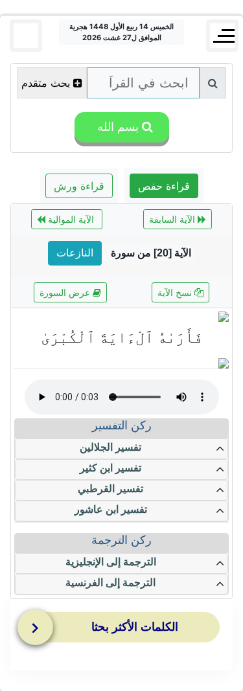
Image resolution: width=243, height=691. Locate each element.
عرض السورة (66, 292)
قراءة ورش (79, 185)
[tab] (124, 630)
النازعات (74, 252)
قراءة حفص (164, 185)
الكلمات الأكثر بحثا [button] (134, 626)
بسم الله (116, 126)
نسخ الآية (175, 292)
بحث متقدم (45, 82)
